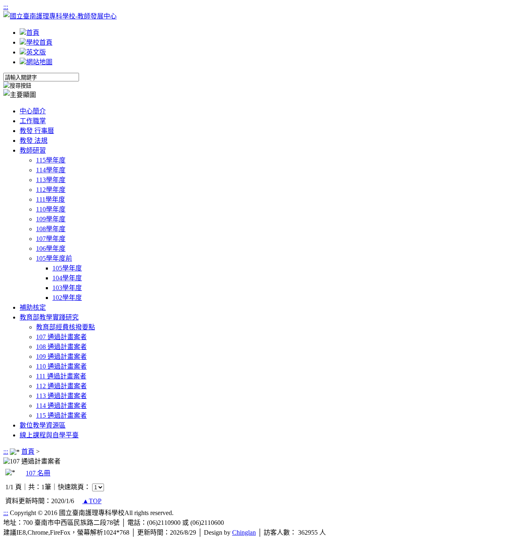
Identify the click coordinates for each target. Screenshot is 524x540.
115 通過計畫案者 (61, 415)
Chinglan (244, 532)
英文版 (36, 52)
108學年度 (51, 228)
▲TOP (92, 500)
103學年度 (67, 287)
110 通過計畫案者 (61, 366)
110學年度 (51, 209)
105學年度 (67, 268)
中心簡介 (33, 111)
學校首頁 (39, 42)
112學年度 (51, 189)
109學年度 (51, 219)
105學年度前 (54, 258)
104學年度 (67, 277)
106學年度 (51, 248)
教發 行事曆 (37, 130)
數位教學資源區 (43, 425)
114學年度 (51, 169)
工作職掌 (33, 120)
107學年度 (51, 238)
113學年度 (51, 179)
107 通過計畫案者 (61, 336)
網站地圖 (39, 62)
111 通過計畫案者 (61, 376)
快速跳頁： (74, 487)
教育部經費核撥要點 (65, 327)
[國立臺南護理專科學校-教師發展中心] (60, 16)
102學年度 (67, 297)
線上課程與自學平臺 (49, 435)
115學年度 (51, 160)
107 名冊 (38, 473)
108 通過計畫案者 (61, 346)
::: (5, 6)
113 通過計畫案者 (61, 395)
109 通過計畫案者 (61, 356)
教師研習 (33, 150)
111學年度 (50, 199)
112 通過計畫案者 (61, 385)
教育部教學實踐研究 (49, 317)
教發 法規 (33, 140)
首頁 (32, 32)
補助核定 (33, 307)
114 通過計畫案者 (61, 405)
